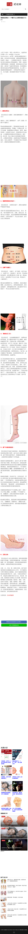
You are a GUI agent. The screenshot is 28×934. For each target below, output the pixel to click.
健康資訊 (4, 21)
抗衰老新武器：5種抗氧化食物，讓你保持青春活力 (12, 847)
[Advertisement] (14, 39)
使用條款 (25, 929)
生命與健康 (10, 595)
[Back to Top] (14, 932)
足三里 (9, 334)
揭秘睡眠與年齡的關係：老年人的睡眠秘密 (10, 835)
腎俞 (7, 111)
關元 (9, 267)
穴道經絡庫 (5, 929)
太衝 (6, 554)
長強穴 (12, 201)
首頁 (2, 14)
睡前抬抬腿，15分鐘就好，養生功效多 (15, 897)
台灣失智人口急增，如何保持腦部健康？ (10, 824)
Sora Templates (16, 929)
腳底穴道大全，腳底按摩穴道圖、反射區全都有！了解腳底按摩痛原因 (16, 880)
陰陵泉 (11, 447)
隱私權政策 (22, 929)
